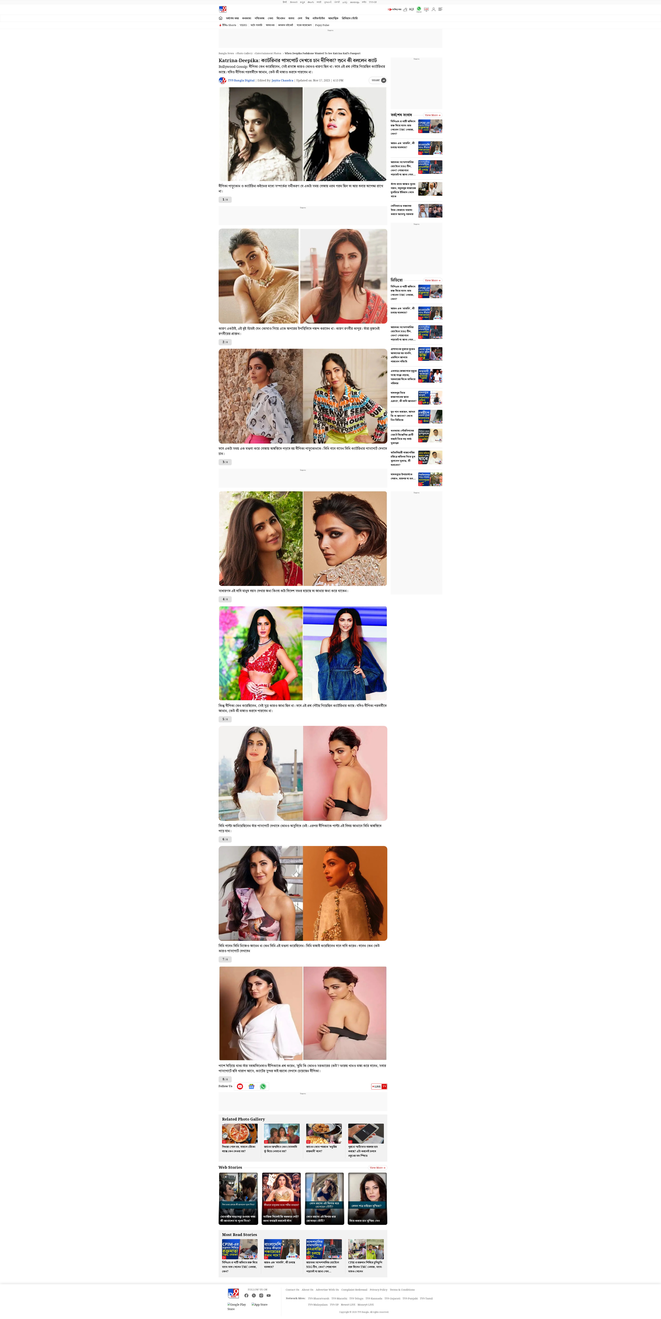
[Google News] (251, 1086)
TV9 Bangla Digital (241, 80)
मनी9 (364, 2)
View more (376, 1168)
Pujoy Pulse (322, 25)
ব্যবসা (291, 18)
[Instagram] (261, 1295)
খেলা (270, 18)
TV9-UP (373, 2)
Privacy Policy (378, 1290)
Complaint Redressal (354, 1290)
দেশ (300, 18)
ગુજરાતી (328, 2)
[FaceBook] (246, 1295)
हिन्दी (285, 2)
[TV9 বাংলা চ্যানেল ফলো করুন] (418, 9)
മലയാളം (354, 2)
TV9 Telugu (356, 1299)
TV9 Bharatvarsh (318, 1299)
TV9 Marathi (339, 1299)
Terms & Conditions (402, 1290)
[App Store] (262, 1307)
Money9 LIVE (366, 1305)
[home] (221, 18)
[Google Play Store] (238, 1307)
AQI (411, 9)
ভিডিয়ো (397, 280)
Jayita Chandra (282, 80)
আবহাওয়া (270, 25)
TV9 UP (334, 1305)
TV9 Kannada (374, 1299)
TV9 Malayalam (318, 1305)
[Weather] (406, 9)
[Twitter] (254, 1295)
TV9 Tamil (426, 1299)
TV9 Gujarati (392, 1299)
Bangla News (226, 53)
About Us (307, 1290)
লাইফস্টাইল (319, 18)
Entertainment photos (268, 53)
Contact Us (292, 1290)
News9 (293, 2)
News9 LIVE (348, 1305)
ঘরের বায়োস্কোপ (304, 25)
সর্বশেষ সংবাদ (401, 115)
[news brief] (394, 9)
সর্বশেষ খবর (232, 18)
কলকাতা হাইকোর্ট (285, 25)
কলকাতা (246, 18)
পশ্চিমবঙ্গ (259, 18)
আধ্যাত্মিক (333, 18)
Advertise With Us (327, 1290)
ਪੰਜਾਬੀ (337, 2)
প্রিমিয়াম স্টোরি (350, 18)
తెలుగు (311, 2)
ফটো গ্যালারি (256, 25)
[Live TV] (425, 9)
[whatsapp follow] (263, 1086)
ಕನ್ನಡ (302, 2)
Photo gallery (245, 53)
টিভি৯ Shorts (229, 25)
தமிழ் (345, 2)
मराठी (319, 2)
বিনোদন (281, 18)
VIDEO (243, 25)
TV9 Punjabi (410, 1299)
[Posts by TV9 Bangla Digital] (222, 81)
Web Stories (230, 1168)
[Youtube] (240, 1086)
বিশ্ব (307, 18)
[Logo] (223, 9)
